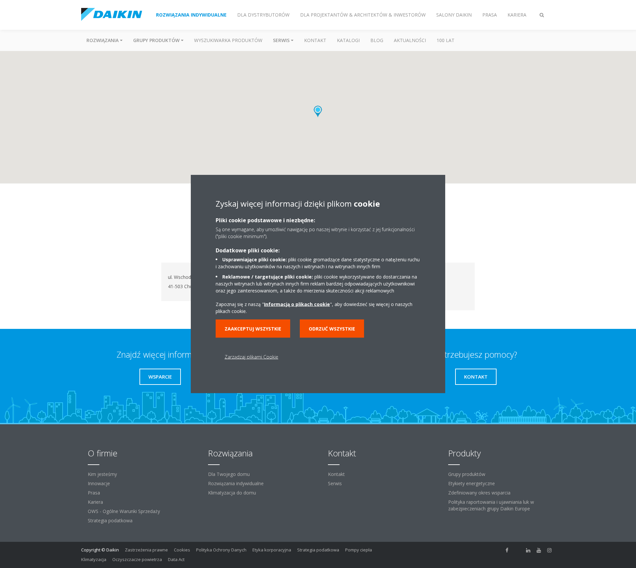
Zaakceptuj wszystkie (253, 328)
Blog (376, 40)
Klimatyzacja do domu (232, 493)
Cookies (182, 550)
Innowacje (99, 483)
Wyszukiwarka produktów (228, 40)
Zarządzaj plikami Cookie (251, 356)
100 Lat (445, 40)
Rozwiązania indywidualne (236, 483)
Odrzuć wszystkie (332, 328)
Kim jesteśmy (102, 474)
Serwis (335, 483)
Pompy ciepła (358, 550)
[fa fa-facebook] (507, 550)
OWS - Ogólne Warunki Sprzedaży (124, 511)
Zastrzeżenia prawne (146, 550)
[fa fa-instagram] (549, 550)
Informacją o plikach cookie (297, 304)
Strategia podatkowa (110, 520)
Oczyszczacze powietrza (137, 559)
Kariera (95, 502)
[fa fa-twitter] (517, 550)
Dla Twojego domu (229, 474)
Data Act (176, 559)
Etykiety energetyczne (471, 483)
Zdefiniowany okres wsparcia (479, 493)
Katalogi (348, 40)
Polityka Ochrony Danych (221, 550)
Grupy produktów (466, 474)
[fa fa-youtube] (539, 550)
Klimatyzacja (93, 559)
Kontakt (315, 40)
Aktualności (410, 40)
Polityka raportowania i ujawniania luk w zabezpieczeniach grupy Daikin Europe (491, 505)
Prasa (94, 493)
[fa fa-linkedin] (528, 550)
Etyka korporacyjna (271, 550)
